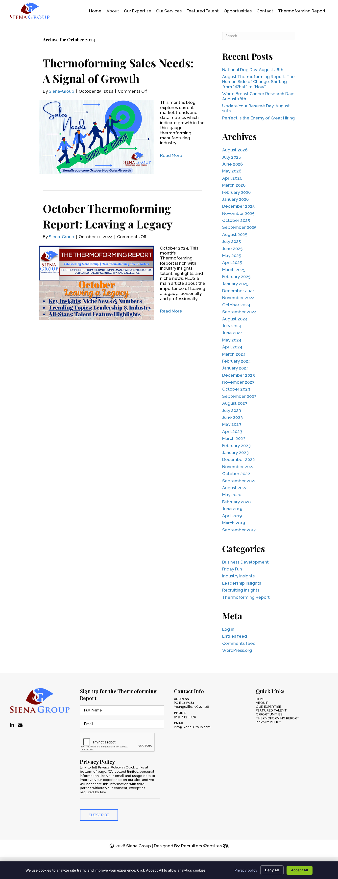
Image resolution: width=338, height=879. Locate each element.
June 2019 (232, 508)
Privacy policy (246, 870)
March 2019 (233, 522)
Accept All (299, 870)
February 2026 (236, 192)
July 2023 (231, 410)
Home (261, 699)
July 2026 (231, 157)
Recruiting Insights (240, 590)
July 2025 (231, 241)
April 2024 (232, 346)
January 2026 (235, 199)
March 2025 (233, 269)
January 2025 (235, 283)
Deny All (272, 870)
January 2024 (235, 368)
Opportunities (269, 714)
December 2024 (238, 290)
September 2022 (239, 480)
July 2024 (231, 325)
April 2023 (232, 431)
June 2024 (232, 332)
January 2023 (235, 452)
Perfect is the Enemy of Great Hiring (258, 117)
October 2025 (236, 220)
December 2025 (238, 206)
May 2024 (231, 340)
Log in (228, 629)
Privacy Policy (268, 722)
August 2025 (234, 234)
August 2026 (234, 149)
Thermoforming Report (246, 597)
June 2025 (232, 248)
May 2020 (231, 494)
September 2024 (239, 311)
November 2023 (238, 382)
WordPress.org (237, 650)
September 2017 (239, 529)
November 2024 (238, 297)
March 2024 (233, 354)
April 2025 (232, 262)
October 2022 (236, 473)
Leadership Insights (241, 583)
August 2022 (234, 487)
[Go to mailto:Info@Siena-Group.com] (20, 725)
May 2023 (231, 424)
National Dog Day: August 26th (252, 69)
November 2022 (238, 466)
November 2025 (238, 213)
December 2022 (238, 459)
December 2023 (238, 375)
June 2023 (232, 417)
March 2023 (233, 438)
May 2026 (231, 171)
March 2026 (233, 185)
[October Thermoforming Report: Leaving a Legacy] (96, 282)
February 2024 (236, 361)
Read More (171, 155)
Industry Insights (238, 575)
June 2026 (232, 164)
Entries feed (234, 636)
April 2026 (232, 178)
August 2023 (234, 403)
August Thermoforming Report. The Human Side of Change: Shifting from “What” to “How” (258, 81)
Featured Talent (271, 710)
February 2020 (236, 501)
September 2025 (239, 227)
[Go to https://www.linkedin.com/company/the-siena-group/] (12, 725)
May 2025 (231, 255)
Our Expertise (268, 707)
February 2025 (236, 276)
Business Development (245, 562)
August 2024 (234, 318)
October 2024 (236, 304)
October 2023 (236, 389)
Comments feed (239, 643)
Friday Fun (232, 569)
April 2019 (232, 515)
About (262, 703)
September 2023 (239, 396)
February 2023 (236, 445)
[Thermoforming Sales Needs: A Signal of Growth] (96, 136)
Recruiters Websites (202, 845)
